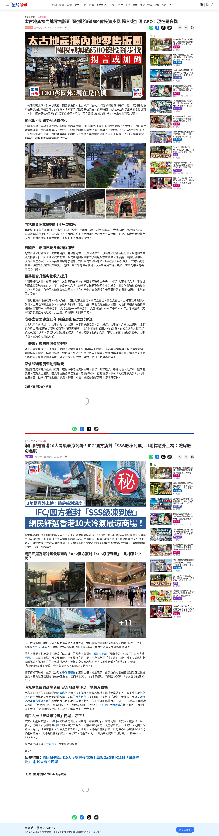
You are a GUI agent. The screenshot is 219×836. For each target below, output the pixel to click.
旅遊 (175, 155)
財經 (33, 17)
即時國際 (177, 78)
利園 (56, 725)
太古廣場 (38, 701)
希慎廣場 (62, 692)
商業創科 (42, 17)
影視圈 (176, 47)
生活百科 (177, 108)
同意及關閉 (184, 829)
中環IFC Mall (99, 653)
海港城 (116, 705)
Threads (40, 647)
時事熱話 (177, 62)
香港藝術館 (69, 672)
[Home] (19, 4)
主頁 (27, 17)
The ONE (104, 705)
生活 (33, 441)
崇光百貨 (81, 697)
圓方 (30, 657)
